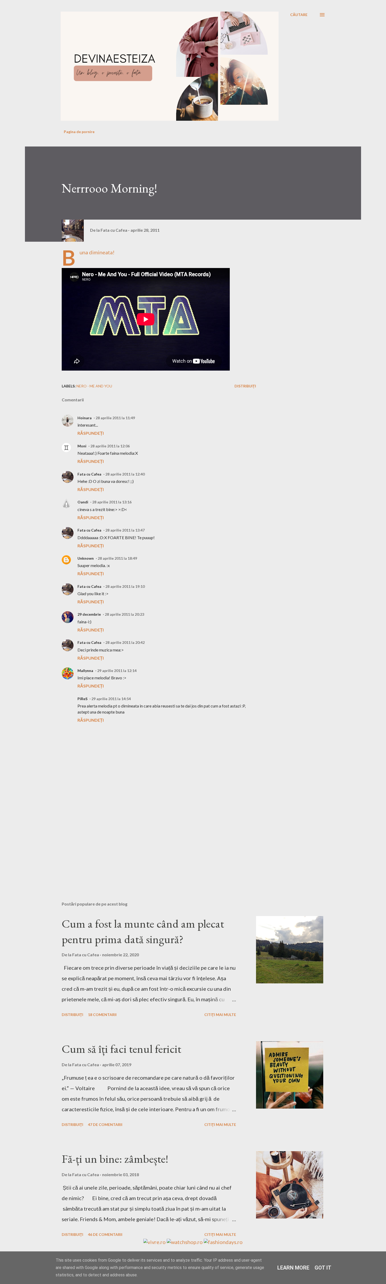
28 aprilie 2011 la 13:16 (112, 502)
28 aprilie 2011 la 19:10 (125, 586)
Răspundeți (90, 433)
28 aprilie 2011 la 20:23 (124, 614)
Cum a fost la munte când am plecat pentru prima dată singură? (143, 931)
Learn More (293, 1268)
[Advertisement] (150, 836)
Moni (81, 446)
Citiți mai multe (220, 1014)
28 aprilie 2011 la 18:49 (117, 558)
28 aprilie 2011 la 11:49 (115, 418)
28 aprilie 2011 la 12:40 (125, 474)
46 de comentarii (105, 1234)
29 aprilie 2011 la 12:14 (117, 670)
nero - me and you (94, 386)
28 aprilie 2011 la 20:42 (125, 642)
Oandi (82, 502)
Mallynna (85, 670)
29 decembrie (89, 614)
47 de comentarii (105, 1124)
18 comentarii (102, 1014)
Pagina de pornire (79, 131)
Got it (323, 1268)
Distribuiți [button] (245, 386)
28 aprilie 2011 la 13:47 (125, 530)
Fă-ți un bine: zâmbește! (115, 1158)
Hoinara (84, 418)
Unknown (85, 558)
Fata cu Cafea (89, 474)
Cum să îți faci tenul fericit (121, 1048)
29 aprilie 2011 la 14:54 (111, 698)
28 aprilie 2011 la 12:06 (110, 446)
